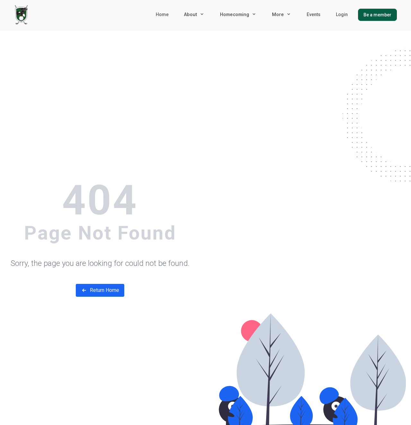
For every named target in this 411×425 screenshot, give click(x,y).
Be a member (377, 14)
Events (313, 14)
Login (342, 14)
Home (162, 14)
